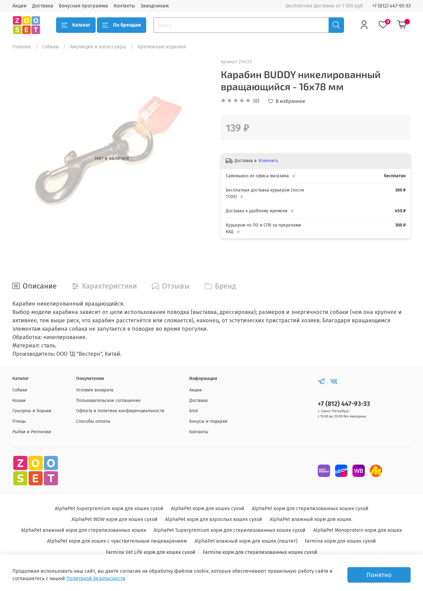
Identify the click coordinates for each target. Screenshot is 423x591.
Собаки (50, 47)
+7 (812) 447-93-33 (391, 6)
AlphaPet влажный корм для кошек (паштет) (245, 541)
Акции (19, 6)
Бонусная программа (83, 6)
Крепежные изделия (161, 47)
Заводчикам (155, 6)
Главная (21, 47)
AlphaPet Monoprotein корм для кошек (357, 530)
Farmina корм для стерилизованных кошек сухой (260, 552)
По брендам (127, 25)
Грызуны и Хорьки (31, 410)
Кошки (19, 400)
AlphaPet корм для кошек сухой (207, 508)
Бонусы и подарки (208, 421)
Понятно (379, 575)
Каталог (81, 25)
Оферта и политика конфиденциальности (120, 410)
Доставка (42, 6)
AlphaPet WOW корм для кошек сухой (115, 519)
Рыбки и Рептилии (31, 431)
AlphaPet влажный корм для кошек (310, 519)
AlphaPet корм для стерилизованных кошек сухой (310, 508)
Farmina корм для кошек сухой (340, 541)
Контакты (124, 6)
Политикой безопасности (95, 578)
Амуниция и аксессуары (98, 47)
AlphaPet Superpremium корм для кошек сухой (109, 508)
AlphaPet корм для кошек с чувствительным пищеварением (117, 541)
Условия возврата (94, 390)
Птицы (19, 421)
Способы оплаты (93, 421)
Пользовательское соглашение (108, 400)
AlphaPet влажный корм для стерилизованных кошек (83, 530)
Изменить (268, 160)
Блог (193, 410)
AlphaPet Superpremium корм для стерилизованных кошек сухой (230, 530)
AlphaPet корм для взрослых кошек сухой (213, 519)
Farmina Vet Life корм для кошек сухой (150, 552)
